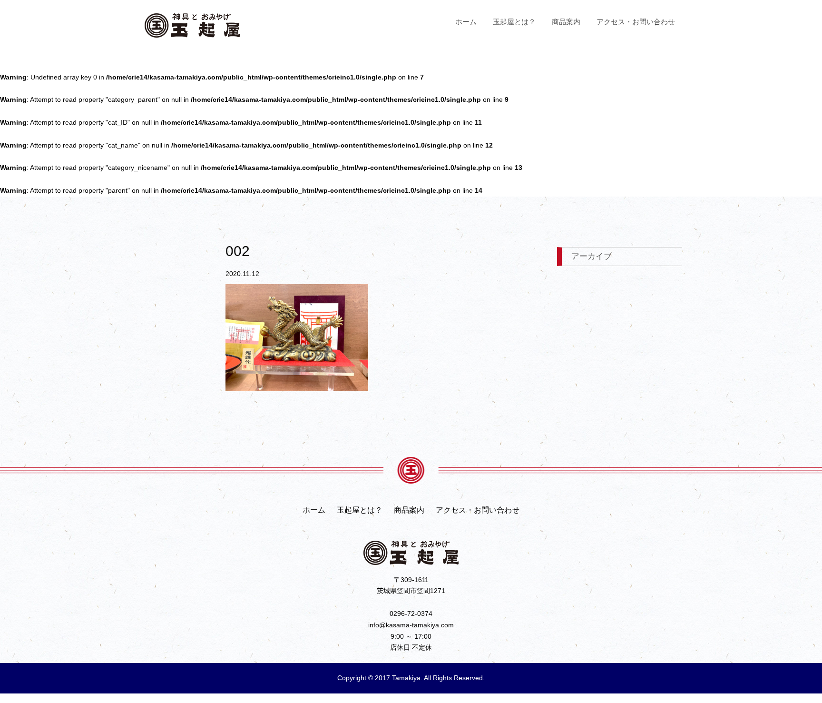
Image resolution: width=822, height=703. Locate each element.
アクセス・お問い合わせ (636, 22)
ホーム (466, 22)
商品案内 (566, 22)
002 (237, 251)
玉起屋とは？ (514, 22)
